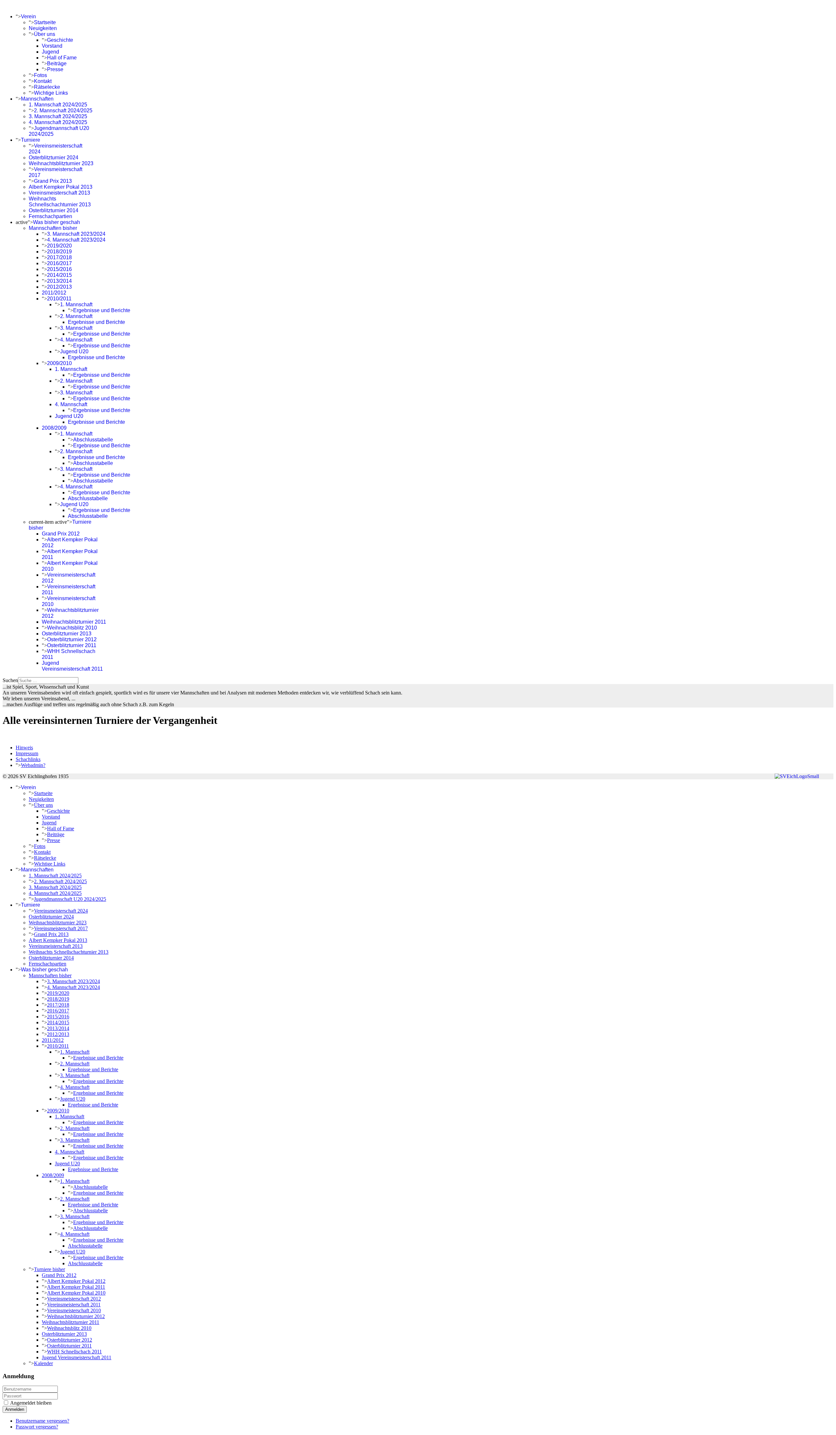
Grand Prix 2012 (61, 533)
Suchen (10, 680)
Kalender (43, 1363)
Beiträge (57, 63)
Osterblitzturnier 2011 (71, 645)
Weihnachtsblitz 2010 (72, 627)
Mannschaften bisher (53, 228)
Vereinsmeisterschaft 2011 (74, 1304)
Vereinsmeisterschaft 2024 (61, 911)
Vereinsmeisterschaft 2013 (59, 193)
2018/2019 (59, 251)
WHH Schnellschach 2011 (74, 1351)
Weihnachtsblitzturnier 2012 (76, 1316)
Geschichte (60, 40)
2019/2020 (59, 245)
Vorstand (52, 46)
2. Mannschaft (76, 316)
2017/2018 (59, 257)
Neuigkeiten (43, 28)
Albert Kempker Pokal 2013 (60, 187)
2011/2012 (54, 292)
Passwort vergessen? (37, 1426)
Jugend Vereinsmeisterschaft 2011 (72, 666)
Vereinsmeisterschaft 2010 (74, 1310)
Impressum (27, 753)
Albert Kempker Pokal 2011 (76, 1287)
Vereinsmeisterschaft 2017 (61, 928)
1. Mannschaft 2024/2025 (58, 104)
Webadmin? (33, 765)
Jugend (50, 52)
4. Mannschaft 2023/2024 (76, 240)
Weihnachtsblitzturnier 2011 (74, 622)
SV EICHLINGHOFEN (28, 5)
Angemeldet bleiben (31, 1403)
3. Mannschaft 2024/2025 (58, 116)
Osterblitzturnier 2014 (53, 210)
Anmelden (14, 1409)
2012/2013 (59, 287)
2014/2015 (59, 275)
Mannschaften (37, 99)
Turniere (30, 140)
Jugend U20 (74, 351)
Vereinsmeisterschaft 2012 (74, 1298)
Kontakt (43, 81)
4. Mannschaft (76, 340)
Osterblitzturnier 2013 (66, 633)
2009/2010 (59, 363)
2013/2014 (59, 281)
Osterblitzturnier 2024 (53, 157)
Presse (55, 69)
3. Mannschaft (76, 328)
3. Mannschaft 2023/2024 (76, 234)
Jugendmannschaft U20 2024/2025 (70, 899)
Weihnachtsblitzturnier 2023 (61, 163)
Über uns (44, 34)
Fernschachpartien (50, 216)
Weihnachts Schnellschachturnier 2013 (60, 201)
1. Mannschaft (76, 304)
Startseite (45, 22)
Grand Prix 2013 (53, 181)
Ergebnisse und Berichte (101, 310)
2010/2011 (59, 298)
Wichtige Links (51, 93)
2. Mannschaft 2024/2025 (63, 110)
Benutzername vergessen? (42, 1421)
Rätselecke (47, 87)
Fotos (40, 75)
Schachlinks (28, 759)
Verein (28, 16)
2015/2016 (59, 269)
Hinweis (24, 747)
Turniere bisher (49, 1269)
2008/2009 (54, 428)
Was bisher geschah (56, 222)
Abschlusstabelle (93, 439)
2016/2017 (59, 263)
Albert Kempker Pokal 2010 (76, 1293)
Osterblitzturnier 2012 (72, 639)
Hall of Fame (62, 57)
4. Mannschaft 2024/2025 (58, 122)
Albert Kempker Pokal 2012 (76, 1281)
